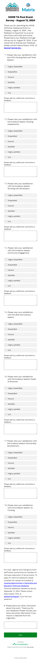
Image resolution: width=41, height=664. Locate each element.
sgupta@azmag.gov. (12, 47)
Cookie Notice (23, 658)
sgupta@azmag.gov (11, 596)
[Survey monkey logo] (20, 644)
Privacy (16, 658)
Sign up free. (30, 647)
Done (20, 635)
